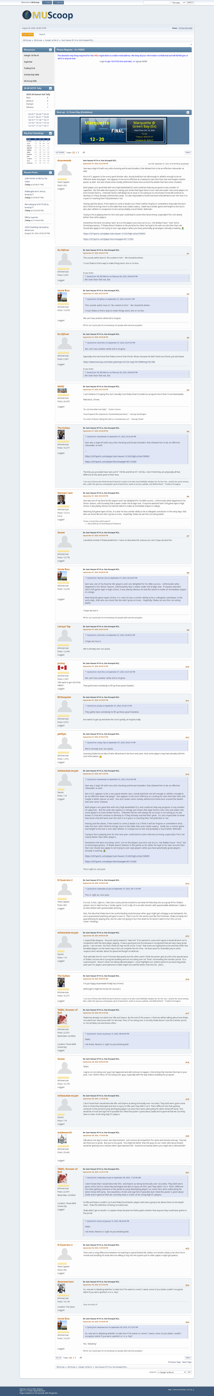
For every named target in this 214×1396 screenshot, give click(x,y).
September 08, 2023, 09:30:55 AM (95, 1062)
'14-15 (38, 123)
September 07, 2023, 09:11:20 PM (95, 774)
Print (188, 152)
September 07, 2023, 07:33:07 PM (95, 700)
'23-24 (38, 114)
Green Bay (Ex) (144, 126)
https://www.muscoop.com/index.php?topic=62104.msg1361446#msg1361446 (119, 362)
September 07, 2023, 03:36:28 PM (95, 431)
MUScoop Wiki (30, 81)
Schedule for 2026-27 (144, 140)
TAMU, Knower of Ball (67, 1011)
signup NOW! (141, 61)
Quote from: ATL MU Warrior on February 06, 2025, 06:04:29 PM (112, 276)
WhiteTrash (29, 230)
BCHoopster (64, 697)
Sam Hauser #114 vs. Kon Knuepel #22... (100, 160)
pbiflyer (62, 734)
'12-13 (31, 126)
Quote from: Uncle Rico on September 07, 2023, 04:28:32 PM (111, 635)
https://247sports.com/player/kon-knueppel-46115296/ (108, 239)
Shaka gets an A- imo (34, 191)
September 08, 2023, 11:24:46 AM (95, 1099)
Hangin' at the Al (31, 55)
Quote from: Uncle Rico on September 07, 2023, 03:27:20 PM (111, 343)
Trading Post (29, 68)
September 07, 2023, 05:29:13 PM (95, 666)
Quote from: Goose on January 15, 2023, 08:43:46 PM (108, 1034)
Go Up (58, 1358)
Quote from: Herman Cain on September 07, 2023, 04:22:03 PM (112, 578)
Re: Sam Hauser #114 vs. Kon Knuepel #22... (101, 250)
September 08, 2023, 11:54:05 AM (95, 1135)
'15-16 (31, 123)
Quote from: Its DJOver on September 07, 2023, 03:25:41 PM (111, 299)
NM (26, 217)
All (84, 152)
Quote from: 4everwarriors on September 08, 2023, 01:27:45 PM (112, 1327)
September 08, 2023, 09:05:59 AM (95, 979)
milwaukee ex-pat (68, 770)
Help (169, 1389)
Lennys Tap (64, 626)
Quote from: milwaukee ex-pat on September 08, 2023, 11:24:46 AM (114, 1177)
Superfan (34, 217)
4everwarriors (66, 1281)
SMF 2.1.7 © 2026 (26, 1391)
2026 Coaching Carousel (36, 227)
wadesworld (65, 1132)
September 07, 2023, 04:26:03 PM (95, 535)
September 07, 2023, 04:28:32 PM (95, 572)
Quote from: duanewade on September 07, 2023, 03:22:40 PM (111, 436)
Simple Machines (39, 1391)
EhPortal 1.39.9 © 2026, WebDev (31, 1389)
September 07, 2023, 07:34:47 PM (95, 737)
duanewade (64, 160)
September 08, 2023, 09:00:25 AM (95, 935)
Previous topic (174, 1362)
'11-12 (38, 126)
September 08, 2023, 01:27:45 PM (95, 1285)
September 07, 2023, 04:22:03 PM (95, 496)
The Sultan (64, 428)
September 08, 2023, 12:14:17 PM (95, 1172)
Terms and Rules (179, 1389)
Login (102, 61)
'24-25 (31, 114)
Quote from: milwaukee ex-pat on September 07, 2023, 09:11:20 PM (114, 889)
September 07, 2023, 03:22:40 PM (95, 163)
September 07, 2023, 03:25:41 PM (95, 253)
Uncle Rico (64, 290)
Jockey (61, 663)
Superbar (28, 62)
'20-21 (38, 117)
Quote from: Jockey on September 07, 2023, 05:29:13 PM (109, 706)
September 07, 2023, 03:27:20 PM (95, 293)
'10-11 (46, 126)
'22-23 (46, 114)
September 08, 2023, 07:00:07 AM (95, 883)
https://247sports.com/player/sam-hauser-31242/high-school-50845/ (114, 233)
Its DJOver (63, 250)
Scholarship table (185, 28)
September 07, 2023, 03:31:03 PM (95, 389)
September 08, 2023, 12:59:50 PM (95, 1248)
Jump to (153, 1372)
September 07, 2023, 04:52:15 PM (95, 629)
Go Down (60, 152)
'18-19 (31, 120)
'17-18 (38, 120)
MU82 (61, 386)
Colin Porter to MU (33, 178)
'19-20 (46, 117)
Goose (61, 532)
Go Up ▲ (191, 1389)
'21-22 (31, 117)
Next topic (187, 1362)
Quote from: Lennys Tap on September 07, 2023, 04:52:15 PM (111, 742)
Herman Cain (65, 493)
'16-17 (46, 120)
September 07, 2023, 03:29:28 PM (95, 337)
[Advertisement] (123, 86)
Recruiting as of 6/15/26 (35, 204)
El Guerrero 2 (65, 880)
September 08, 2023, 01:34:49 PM (95, 1322)
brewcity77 (29, 194)
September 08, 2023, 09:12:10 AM (95, 1013)
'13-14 (46, 123)
